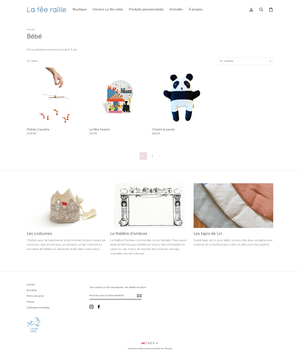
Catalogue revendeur (38, 307)
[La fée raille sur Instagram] (91, 307)
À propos (196, 9)
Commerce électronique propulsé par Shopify (150, 348)
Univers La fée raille (108, 9)
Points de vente (35, 296)
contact (31, 284)
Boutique (79, 9)
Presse (30, 301)
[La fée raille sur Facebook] (99, 307)
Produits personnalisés (146, 9)
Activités (176, 9)
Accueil (31, 29)
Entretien (32, 290)
